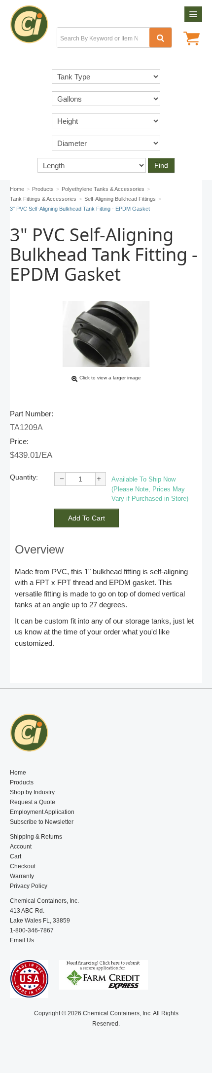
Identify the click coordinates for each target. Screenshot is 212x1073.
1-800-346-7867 (32, 930)
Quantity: (24, 477)
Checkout (22, 866)
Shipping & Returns (36, 836)
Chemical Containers (33, 27)
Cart (15, 856)
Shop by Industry (32, 792)
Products (22, 782)
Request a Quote (32, 802)
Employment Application (42, 812)
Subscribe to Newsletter (41, 821)
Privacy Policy (28, 886)
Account (21, 846)
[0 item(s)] (191, 39)
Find (161, 165)
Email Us (22, 940)
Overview (39, 549)
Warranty (22, 876)
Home (18, 772)
